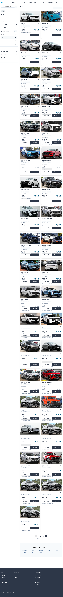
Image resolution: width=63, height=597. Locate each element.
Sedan (57, 550)
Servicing (24, 2)
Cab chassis (24, 550)
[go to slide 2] (50, 21)
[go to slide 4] (52, 21)
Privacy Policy (11, 592)
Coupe (33, 550)
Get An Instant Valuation (28, 573)
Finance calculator (17, 579)
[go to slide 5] (53, 21)
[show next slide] (39, 17)
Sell (19, 2)
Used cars (3, 575)
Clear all (15, 8)
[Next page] (46, 536)
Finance (30, 2)
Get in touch (37, 577)
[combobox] (8, 7)
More (35, 2)
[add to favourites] (39, 23)
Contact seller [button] (25, 61)
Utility (25, 552)
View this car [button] (35, 61)
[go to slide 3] (51, 21)
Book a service (16, 573)
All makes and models (5, 573)
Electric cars (3, 579)
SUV (49, 550)
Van (33, 552)
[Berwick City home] (4, 2)
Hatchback (41, 550)
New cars (3, 577)
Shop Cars (13, 2)
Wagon (40, 552)
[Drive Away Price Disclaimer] (24, 30)
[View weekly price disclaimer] (60, 30)
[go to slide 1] (28, 21)
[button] (16, 7)
